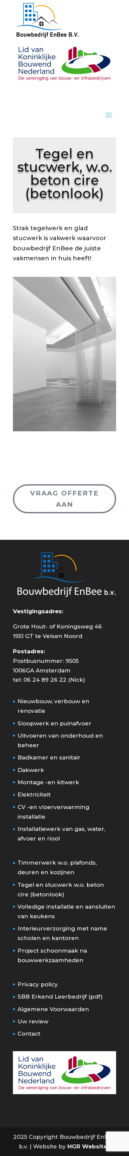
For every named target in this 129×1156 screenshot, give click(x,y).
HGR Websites (88, 1146)
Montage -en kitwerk (48, 782)
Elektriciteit (34, 794)
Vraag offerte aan (64, 498)
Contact (29, 1033)
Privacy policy (38, 984)
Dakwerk (31, 770)
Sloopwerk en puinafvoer (54, 723)
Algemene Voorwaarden (53, 1009)
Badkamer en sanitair (49, 757)
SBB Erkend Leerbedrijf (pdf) (60, 996)
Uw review (33, 1021)
